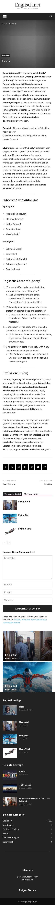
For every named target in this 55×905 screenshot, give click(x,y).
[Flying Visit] (10, 505)
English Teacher (11, 658)
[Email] (31, 467)
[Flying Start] (10, 532)
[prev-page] (4, 542)
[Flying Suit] (10, 518)
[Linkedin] (25, 467)
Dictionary (12, 23)
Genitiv (22, 771)
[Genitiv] (10, 775)
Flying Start (24, 528)
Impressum (27, 879)
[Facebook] (5, 467)
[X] (12, 467)
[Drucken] (38, 467)
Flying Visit (24, 501)
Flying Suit (23, 515)
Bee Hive (48, 484)
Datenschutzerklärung (27, 876)
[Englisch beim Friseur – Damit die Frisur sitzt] (10, 801)
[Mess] (10, 710)
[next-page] (9, 542)
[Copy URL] (44, 467)
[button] (4, 16)
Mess (21, 707)
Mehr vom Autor (31, 494)
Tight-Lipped (25, 785)
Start (3, 23)
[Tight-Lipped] (10, 788)
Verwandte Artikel (13, 494)
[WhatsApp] (18, 467)
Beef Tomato (9, 484)
